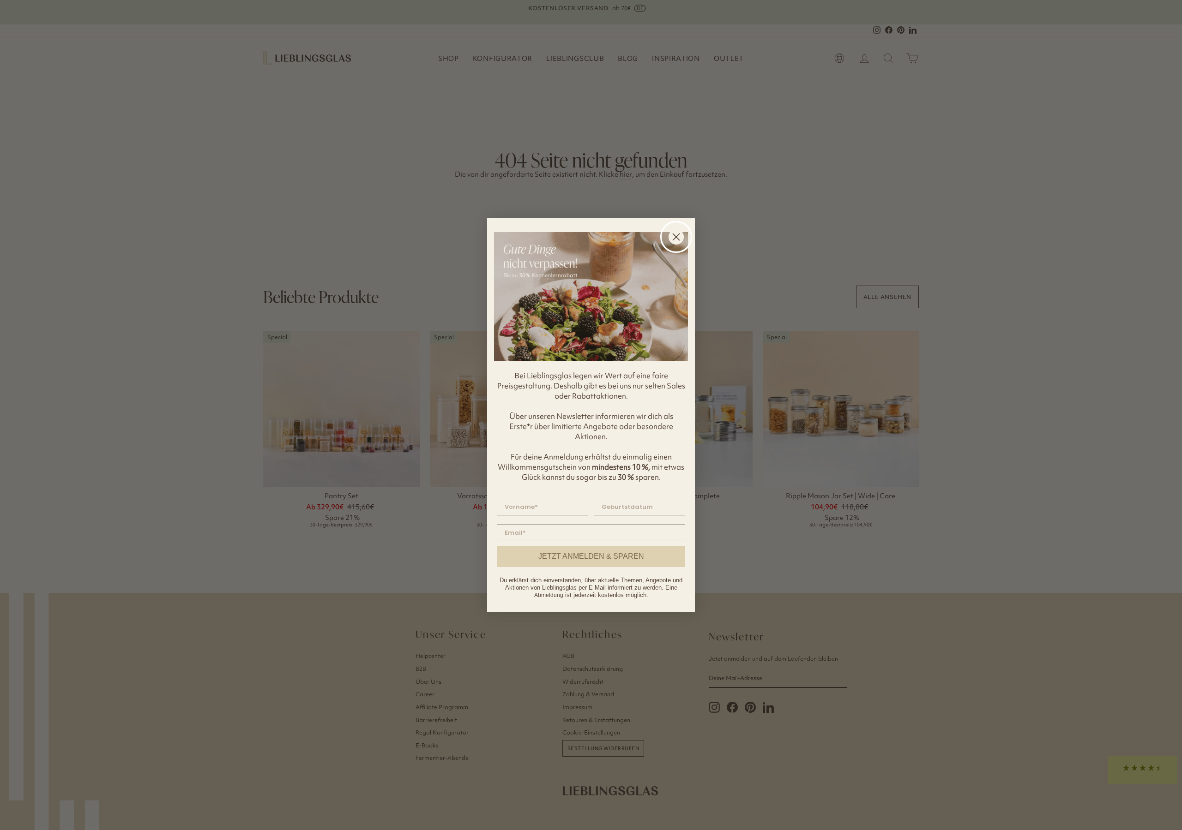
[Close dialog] (676, 237)
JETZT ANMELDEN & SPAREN (591, 556)
